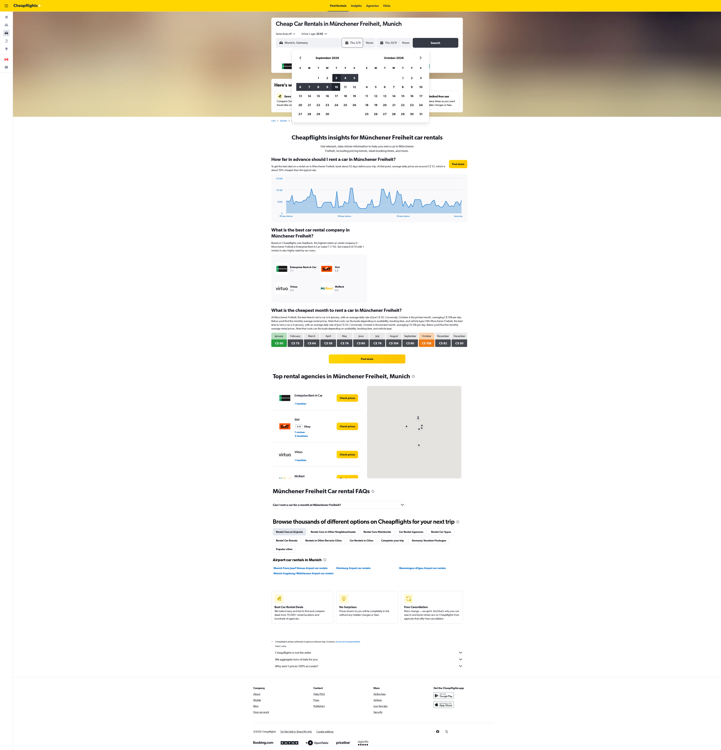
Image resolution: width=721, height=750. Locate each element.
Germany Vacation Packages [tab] (429, 540)
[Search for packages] (6, 41)
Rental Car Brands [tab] (286, 540)
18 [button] (345, 96)
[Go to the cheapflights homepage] (27, 6)
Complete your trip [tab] (392, 540)
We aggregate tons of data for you (296, 659)
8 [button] (318, 87)
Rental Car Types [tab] (441, 531)
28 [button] (309, 114)
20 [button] (300, 105)
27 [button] (300, 114)
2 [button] (327, 78)
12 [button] (354, 87)
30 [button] (327, 114)
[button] (6, 6)
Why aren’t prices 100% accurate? (296, 666)
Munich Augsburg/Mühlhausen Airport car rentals (303, 573)
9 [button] (327, 87)
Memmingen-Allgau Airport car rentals (422, 568)
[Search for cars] (6, 33)
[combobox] (286, 34)
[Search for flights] (6, 17)
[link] (458, 164)
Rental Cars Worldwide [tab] (377, 531)
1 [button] (318, 78)
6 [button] (300, 87)
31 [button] (420, 114)
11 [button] (345, 87)
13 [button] (300, 96)
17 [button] (336, 96)
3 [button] (336, 78)
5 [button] (354, 78)
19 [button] (354, 96)
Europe (283, 120)
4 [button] (345, 78)
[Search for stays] (6, 25)
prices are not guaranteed (348, 641)
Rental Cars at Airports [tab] (289, 531)
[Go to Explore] (6, 49)
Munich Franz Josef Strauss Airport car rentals (300, 568)
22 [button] (318, 105)
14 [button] (309, 96)
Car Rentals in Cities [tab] (361, 540)
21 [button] (309, 105)
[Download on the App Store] (444, 704)
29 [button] (318, 114)
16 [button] (327, 96)
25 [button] (345, 105)
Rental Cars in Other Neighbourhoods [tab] (333, 531)
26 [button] (354, 105)
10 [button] (336, 87)
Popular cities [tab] (284, 549)
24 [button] (336, 105)
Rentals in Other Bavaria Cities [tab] (323, 540)
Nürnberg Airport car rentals (353, 568)
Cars (273, 120)
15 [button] (318, 96)
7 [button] (309, 87)
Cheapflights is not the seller (293, 652)
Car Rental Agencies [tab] (411, 531)
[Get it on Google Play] (444, 695)
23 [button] (327, 105)
